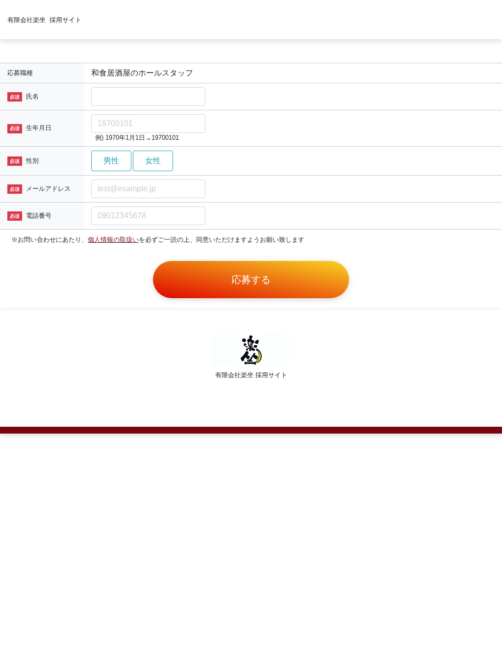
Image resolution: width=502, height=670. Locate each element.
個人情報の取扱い (113, 239)
